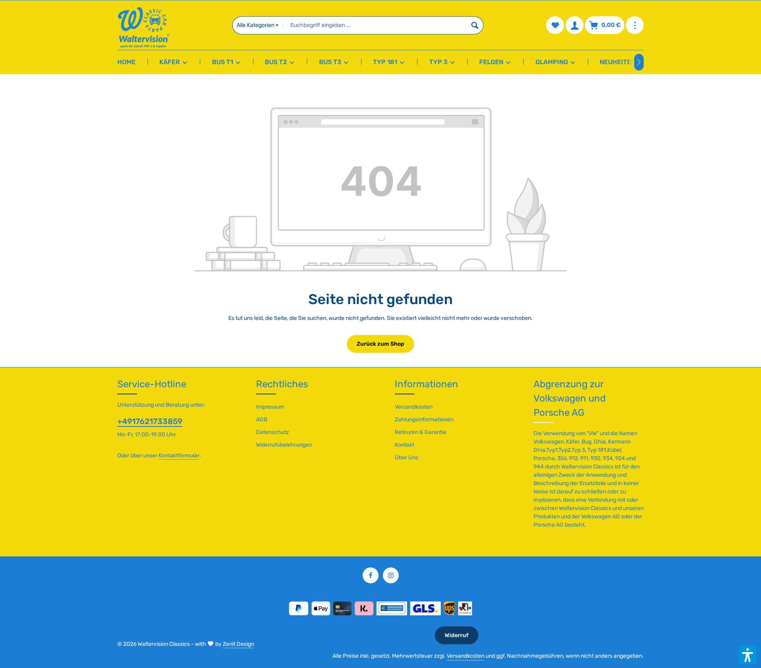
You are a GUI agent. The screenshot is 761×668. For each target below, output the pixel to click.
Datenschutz (272, 432)
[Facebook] (371, 575)
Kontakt (404, 445)
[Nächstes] (639, 62)
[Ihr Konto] (574, 25)
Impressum (270, 406)
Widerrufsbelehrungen (284, 445)
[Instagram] (391, 575)
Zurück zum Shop (380, 344)
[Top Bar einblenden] (635, 25)
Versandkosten (413, 406)
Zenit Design (238, 644)
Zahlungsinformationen (424, 419)
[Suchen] (475, 25)
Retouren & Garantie (420, 432)
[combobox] (374, 25)
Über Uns (406, 457)
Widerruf (456, 635)
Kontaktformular (179, 455)
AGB (261, 419)
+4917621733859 (149, 421)
